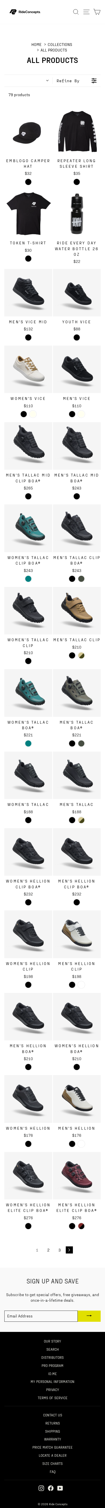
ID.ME (52, 1373)
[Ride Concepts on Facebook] (51, 1488)
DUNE (81, 655)
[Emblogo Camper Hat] (28, 131)
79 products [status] (19, 94)
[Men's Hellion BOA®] (28, 1017)
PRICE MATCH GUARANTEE (52, 1447)
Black (28, 181)
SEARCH (52, 1349)
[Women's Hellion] (28, 1099)
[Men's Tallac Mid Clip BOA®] (28, 446)
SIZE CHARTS (52, 1463)
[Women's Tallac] (28, 775)
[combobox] (28, 80)
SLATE (81, 578)
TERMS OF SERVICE (53, 1397)
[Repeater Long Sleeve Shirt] (77, 131)
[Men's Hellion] (77, 1099)
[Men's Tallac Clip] (77, 611)
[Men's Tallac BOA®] (77, 693)
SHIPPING (52, 1431)
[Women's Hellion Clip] (28, 934)
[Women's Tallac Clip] (28, 611)
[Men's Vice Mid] (28, 293)
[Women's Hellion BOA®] (77, 1017)
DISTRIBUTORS (52, 1357)
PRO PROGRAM (52, 1365)
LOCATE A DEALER (53, 1455)
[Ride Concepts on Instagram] (41, 1488)
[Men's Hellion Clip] (77, 934)
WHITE (81, 984)
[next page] (69, 1249)
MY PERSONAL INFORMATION (52, 1381)
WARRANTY (52, 1439)
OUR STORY (52, 1341)
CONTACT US (52, 1415)
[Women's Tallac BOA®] (28, 693)
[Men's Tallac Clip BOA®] (77, 528)
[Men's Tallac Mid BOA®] (77, 446)
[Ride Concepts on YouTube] (60, 1488)
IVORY (32, 414)
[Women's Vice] (28, 369)
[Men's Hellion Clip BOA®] (77, 852)
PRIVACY (52, 1389)
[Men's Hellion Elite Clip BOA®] (77, 1176)
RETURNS (52, 1423)
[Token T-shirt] (28, 214)
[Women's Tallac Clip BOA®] (28, 528)
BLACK (28, 337)
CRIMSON (81, 1226)
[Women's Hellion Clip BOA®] (28, 852)
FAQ (53, 1471)
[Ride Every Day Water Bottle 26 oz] (77, 214)
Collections (60, 44)
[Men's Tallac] (77, 775)
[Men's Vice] (77, 369)
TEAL (28, 578)
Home (36, 44)
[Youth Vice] (77, 293)
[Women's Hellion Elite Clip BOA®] (28, 1176)
